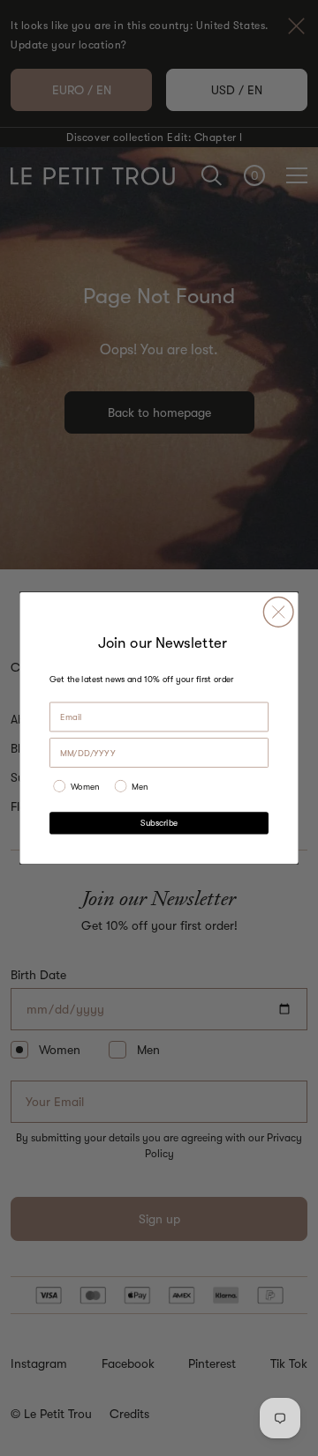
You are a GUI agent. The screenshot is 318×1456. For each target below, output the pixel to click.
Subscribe (159, 823)
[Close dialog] (278, 612)
